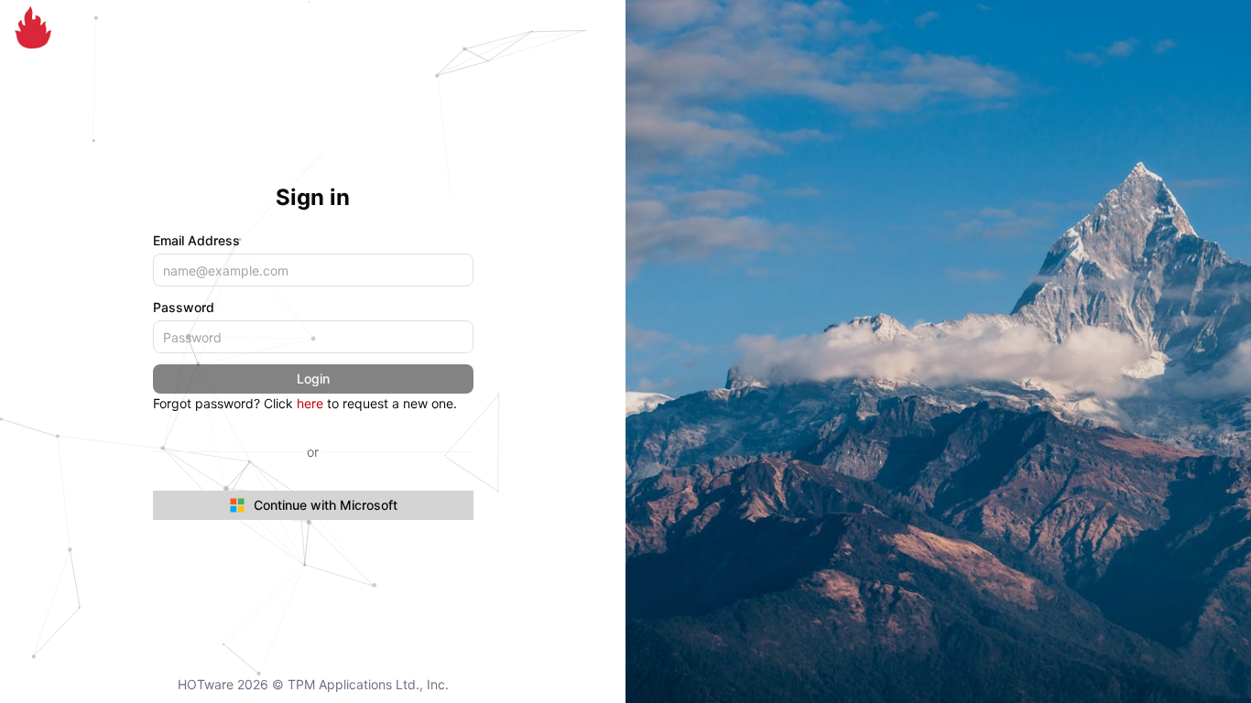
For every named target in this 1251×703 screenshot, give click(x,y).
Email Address (196, 240)
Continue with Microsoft (325, 505)
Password (183, 307)
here (310, 403)
